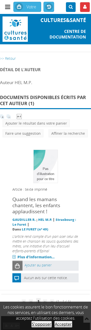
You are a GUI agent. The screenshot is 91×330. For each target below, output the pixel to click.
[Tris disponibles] (19, 116)
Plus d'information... (36, 257)
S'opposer (41, 324)
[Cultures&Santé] (15, 29)
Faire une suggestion (23, 133)
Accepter (63, 324)
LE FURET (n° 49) (35, 229)
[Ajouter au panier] (17, 265)
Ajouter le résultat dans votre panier (36, 123)
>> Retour (8, 58)
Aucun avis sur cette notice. (46, 277)
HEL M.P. (45, 220)
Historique (49, 7)
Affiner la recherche (68, 133)
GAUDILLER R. (24, 220)
